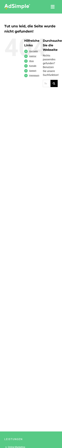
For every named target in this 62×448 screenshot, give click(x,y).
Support (32, 71)
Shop (31, 61)
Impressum (34, 75)
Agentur (32, 56)
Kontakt (32, 66)
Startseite (33, 51)
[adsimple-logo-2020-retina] (17, 5)
